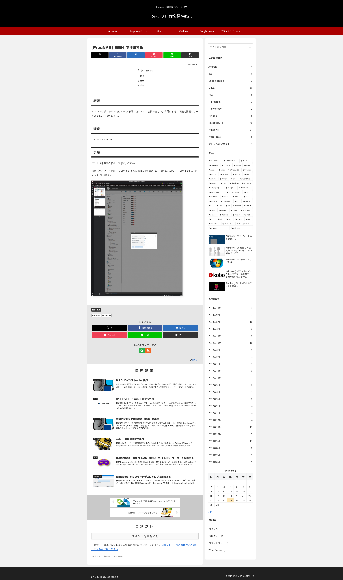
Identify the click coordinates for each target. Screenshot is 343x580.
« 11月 (211, 512)
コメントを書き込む (145, 536)
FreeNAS (97, 310)
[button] (190, 55)
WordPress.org (216, 550)
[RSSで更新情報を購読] (148, 350)
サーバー (107, 315)
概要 (142, 76)
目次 (141, 70)
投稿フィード (215, 536)
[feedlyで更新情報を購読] (142, 350)
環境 (142, 80)
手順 (142, 85)
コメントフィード (218, 543)
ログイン (213, 529)
